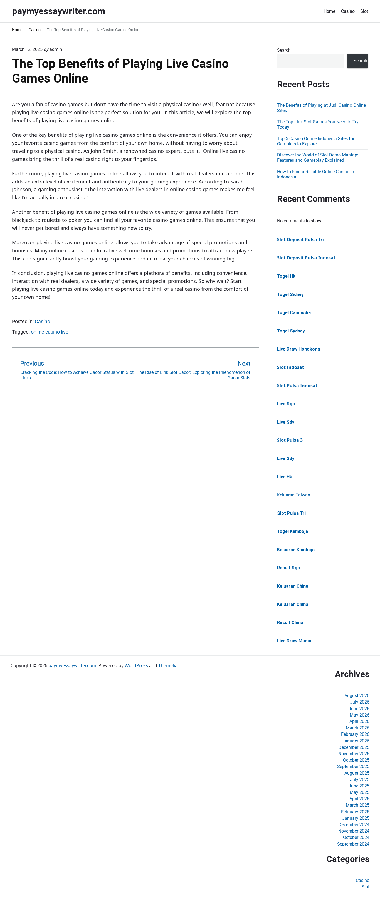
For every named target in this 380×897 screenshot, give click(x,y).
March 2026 (357, 727)
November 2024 (353, 831)
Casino (348, 11)
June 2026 (359, 708)
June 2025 (359, 786)
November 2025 (353, 753)
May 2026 (359, 715)
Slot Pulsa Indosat (297, 385)
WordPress (136, 665)
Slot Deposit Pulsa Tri (300, 240)
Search (284, 50)
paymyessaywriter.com (72, 665)
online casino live (49, 332)
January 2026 (355, 741)
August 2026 (356, 695)
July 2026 (359, 702)
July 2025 (359, 779)
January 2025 (355, 818)
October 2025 (356, 760)
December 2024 (354, 824)
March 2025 (357, 805)
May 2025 (359, 792)
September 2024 (353, 844)
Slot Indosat (290, 367)
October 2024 (356, 837)
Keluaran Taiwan (293, 495)
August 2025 (356, 773)
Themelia (167, 665)
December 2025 (354, 747)
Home (329, 11)
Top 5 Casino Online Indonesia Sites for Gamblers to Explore (315, 141)
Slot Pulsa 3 (290, 440)
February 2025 (355, 811)
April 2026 (359, 721)
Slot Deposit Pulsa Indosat (306, 258)
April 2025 (359, 798)
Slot (364, 11)
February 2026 (355, 734)
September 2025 (353, 766)
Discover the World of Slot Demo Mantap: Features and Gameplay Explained (317, 157)
